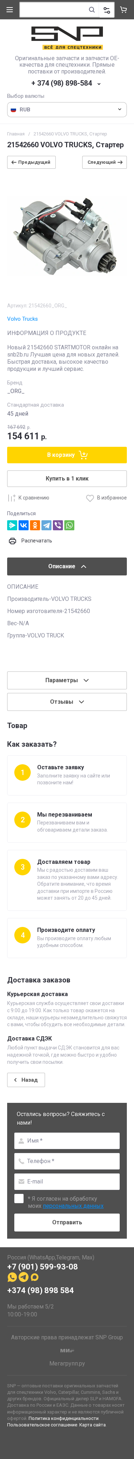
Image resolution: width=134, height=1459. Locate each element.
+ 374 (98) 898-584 (61, 83)
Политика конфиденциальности (64, 1418)
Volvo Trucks (22, 319)
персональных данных (73, 1205)
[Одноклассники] (35, 525)
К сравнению (34, 498)
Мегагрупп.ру (67, 1363)
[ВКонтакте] (24, 525)
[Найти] (92, 10)
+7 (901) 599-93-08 (42, 1266)
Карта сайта (92, 1424)
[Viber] (58, 525)
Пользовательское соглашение (42, 1424)
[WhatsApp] (69, 525)
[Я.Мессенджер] (12, 525)
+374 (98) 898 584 (40, 1290)
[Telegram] (46, 525)
